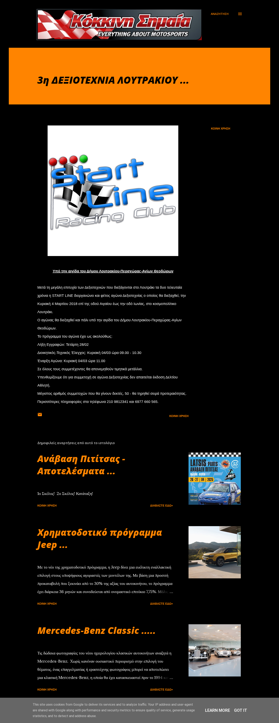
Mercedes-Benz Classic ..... (96, 630)
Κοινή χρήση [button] (220, 128)
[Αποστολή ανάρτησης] (39, 416)
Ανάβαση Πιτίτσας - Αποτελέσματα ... (81, 464)
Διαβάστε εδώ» (161, 505)
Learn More (217, 710)
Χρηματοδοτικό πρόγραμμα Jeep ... (99, 538)
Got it (240, 710)
